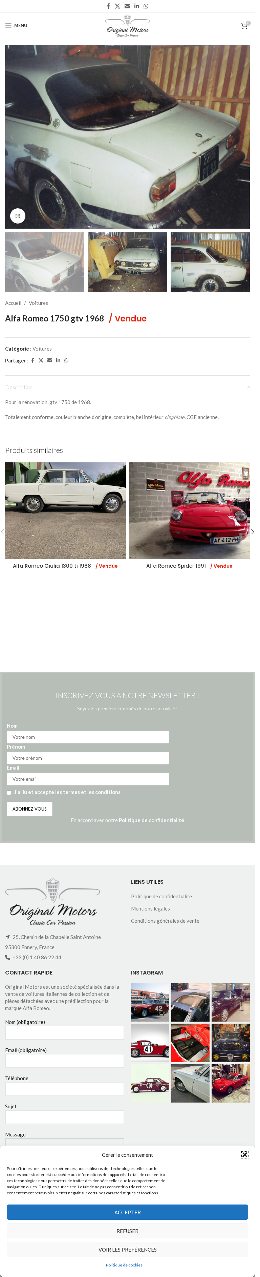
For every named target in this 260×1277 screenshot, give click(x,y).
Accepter (127, 1212)
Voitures (38, 303)
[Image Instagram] (150, 1002)
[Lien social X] (117, 6)
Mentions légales (150, 908)
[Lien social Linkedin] (137, 6)
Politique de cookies (124, 1265)
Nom (12, 726)
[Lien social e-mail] (127, 6)
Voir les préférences (128, 1250)
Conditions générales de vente (165, 921)
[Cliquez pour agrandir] (17, 216)
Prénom (16, 747)
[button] (244, 1154)
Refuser (127, 1231)
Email (13, 768)
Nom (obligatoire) (25, 1022)
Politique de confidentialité (151, 820)
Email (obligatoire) (26, 1050)
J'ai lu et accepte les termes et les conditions (67, 792)
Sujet (11, 1106)
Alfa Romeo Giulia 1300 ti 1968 (65, 565)
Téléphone (16, 1078)
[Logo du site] (127, 25)
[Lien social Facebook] (108, 6)
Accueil (13, 303)
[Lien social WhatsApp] (146, 6)
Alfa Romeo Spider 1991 (189, 565)
